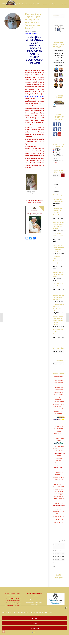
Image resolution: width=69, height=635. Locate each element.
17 (53, 556)
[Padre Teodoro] (56, 87)
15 (62, 553)
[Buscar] (15, 12)
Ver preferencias (34, 628)
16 (63, 553)
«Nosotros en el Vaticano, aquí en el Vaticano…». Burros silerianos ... (58, 213)
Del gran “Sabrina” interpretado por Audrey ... (58, 274)
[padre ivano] (56, 71)
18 (55, 556)
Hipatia (35, 33)
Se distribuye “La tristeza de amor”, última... (58, 235)
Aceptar (34, 618)
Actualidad (28, 33)
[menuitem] (3, 4)
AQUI (26, 96)
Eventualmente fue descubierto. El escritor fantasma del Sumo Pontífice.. (58, 320)
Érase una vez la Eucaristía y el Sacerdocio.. (58, 286)
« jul (54, 566)
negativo (34, 623)
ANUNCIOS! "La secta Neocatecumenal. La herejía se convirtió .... (58, 261)
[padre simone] (56, 82)
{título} (33, 632)
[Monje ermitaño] (56, 76)
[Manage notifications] (3, 631)
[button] (66, 608)
